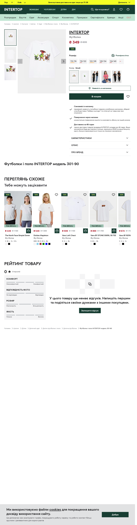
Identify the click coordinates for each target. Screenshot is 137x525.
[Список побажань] (121, 9)
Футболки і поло (51, 24)
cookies (55, 509)
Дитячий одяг (34, 328)
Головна (7, 24)
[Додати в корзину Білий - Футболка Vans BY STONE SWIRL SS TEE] (114, 230)
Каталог (25, 24)
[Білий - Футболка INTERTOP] (85, 76)
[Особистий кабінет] (114, 9)
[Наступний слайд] (63, 61)
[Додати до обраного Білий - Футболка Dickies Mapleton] (56, 194)
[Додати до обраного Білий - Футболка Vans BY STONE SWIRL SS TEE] (113, 194)
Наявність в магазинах (101, 88)
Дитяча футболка (70, 328)
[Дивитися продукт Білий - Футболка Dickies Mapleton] (46, 209)
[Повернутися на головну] (13, 9)
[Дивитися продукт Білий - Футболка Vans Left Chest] (75, 209)
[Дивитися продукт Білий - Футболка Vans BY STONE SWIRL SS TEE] (103, 209)
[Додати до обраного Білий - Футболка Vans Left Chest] (85, 194)
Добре (115, 515)
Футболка (64, 24)
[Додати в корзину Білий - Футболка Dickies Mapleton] (57, 230)
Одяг (40, 24)
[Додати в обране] (128, 96)
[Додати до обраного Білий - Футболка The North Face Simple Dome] (28, 194)
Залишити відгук (90, 310)
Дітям (33, 24)
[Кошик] (128, 9)
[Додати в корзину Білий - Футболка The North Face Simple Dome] (28, 230)
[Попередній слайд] (20, 61)
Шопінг (16, 24)
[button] (20, 61)
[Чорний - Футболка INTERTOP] (95, 76)
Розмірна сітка (122, 55)
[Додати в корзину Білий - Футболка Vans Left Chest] (85, 230)
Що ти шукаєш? (102, 9)
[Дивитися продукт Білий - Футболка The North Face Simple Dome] (18, 209)
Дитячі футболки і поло (51, 328)
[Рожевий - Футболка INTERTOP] (106, 76)
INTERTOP (75, 24)
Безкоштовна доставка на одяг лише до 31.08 (68, 2)
